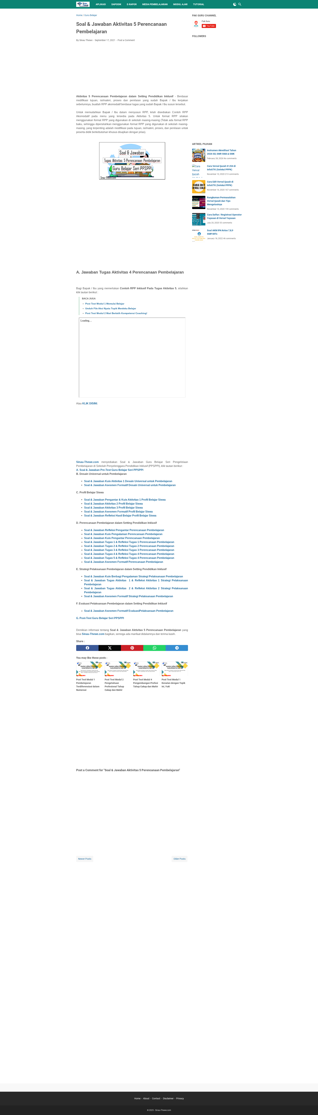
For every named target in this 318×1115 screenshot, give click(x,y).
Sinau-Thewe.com (87, 462)
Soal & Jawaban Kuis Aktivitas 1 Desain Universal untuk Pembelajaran (128, 481)
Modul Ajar (180, 4)
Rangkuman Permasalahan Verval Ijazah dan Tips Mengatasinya (221, 201)
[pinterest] (132, 648)
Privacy (180, 1098)
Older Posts (180, 859)
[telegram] (177, 648)
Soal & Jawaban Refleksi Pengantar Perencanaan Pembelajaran (124, 530)
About (146, 1098)
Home (137, 1098)
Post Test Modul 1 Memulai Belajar (104, 303)
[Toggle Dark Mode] (235, 4)
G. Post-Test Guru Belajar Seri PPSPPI (100, 618)
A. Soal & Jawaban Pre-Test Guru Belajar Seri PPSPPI (109, 470)
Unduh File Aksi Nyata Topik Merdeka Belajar (110, 308)
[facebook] (87, 648)
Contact (156, 1098)
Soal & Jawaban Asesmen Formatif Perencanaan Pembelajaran (123, 561)
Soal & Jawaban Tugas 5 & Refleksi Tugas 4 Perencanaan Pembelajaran (129, 558)
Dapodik (116, 4)
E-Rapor (132, 4)
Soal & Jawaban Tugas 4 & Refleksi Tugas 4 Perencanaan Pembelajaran (129, 554)
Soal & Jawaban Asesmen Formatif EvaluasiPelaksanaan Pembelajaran (128, 610)
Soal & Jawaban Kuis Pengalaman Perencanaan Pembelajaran (123, 534)
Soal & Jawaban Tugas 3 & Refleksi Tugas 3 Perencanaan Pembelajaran (129, 550)
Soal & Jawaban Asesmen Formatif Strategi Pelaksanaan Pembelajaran (128, 596)
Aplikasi (101, 4)
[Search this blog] (240, 4)
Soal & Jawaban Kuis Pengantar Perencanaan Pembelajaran (122, 538)
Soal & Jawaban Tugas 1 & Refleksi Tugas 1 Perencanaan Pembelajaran (129, 542)
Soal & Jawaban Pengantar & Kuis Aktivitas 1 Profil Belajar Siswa (125, 499)
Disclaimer (168, 1098)
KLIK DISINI (89, 403)
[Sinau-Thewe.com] (83, 4)
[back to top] (311, 1107)
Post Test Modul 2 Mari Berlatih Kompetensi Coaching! (116, 313)
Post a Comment (126, 40)
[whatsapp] (154, 648)
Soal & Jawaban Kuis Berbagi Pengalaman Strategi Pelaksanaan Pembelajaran (133, 576)
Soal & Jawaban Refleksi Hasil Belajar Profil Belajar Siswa (120, 515)
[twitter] (110, 648)
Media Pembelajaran (155, 4)
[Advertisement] (132, 69)
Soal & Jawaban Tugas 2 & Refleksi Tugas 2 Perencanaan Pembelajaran (129, 546)
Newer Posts (84, 859)
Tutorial (198, 4)
